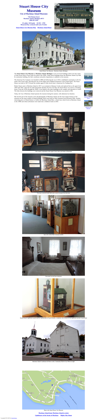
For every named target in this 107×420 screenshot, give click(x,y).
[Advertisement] (48, 107)
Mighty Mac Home (66, 415)
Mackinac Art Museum (88, 108)
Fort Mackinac (88, 88)
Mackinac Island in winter (61, 413)
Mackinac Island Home (44, 27)
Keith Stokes (14, 418)
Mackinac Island (88, 79)
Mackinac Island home (45, 413)
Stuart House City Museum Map (26, 27)
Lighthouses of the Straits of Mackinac (47, 415)
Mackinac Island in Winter (88, 97)
